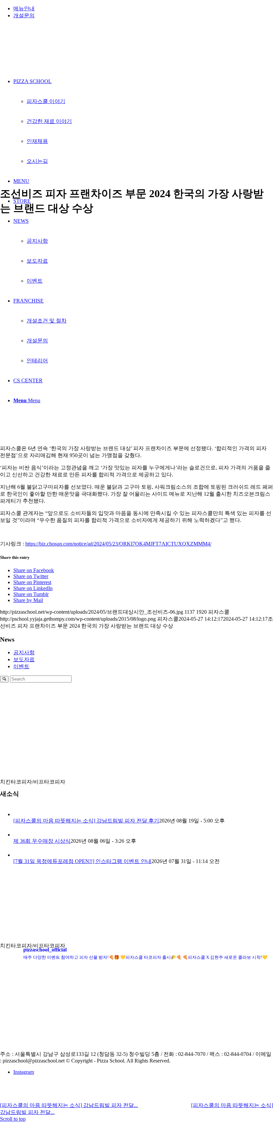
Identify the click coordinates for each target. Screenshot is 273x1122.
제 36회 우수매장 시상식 (42, 841)
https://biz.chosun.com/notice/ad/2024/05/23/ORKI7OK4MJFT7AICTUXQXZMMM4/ (118, 544)
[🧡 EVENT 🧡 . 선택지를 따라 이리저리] (102, 1027)
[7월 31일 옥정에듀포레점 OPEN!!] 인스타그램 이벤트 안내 (82, 861)
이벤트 (21, 666)
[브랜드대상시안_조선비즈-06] (136, 176)
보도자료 (24, 659)
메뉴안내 (24, 8)
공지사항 (24, 652)
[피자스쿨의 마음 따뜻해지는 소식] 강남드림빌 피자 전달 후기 (86, 820)
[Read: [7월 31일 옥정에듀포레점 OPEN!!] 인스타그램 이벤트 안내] (19, 855)
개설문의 (24, 15)
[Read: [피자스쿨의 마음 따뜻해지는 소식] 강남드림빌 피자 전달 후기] (19, 814)
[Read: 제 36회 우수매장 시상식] (19, 834)
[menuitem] (143, 8)
